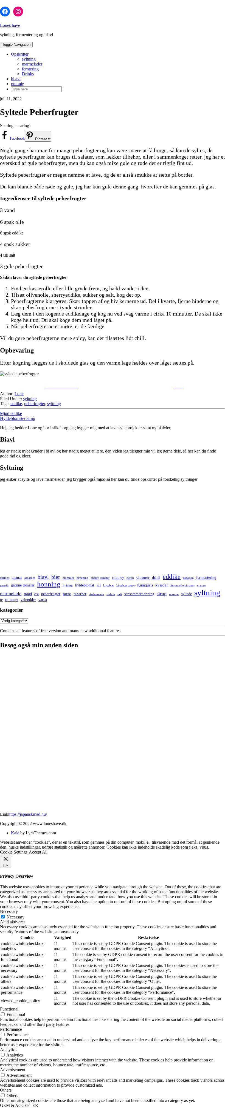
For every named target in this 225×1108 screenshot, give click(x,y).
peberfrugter (34, 403)
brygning (82, 577)
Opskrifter (20, 54)
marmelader (32, 64)
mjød (28, 594)
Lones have (10, 25)
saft (119, 594)
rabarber (80, 594)
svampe (174, 594)
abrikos (4, 577)
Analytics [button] (8, 1049)
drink (156, 578)
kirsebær (108, 585)
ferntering (30, 69)
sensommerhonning (139, 594)
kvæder (161, 585)
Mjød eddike (11, 413)
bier (55, 577)
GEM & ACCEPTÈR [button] (19, 1105)
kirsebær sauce (125, 585)
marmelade (10, 593)
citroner (143, 577)
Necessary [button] (9, 911)
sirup (162, 593)
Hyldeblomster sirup (17, 418)
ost (36, 594)
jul (99, 585)
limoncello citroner (182, 585)
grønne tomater (23, 585)
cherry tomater (100, 577)
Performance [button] (11, 1029)
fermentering (206, 578)
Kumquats (145, 585)
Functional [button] (9, 1009)
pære (67, 593)
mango (201, 585)
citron (130, 577)
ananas (17, 578)
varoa (42, 600)
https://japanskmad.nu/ (27, 814)
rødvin (110, 594)
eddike (16, 403)
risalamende (96, 594)
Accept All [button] (38, 852)
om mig (17, 83)
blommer (68, 577)
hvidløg (68, 585)
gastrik (4, 585)
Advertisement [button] (12, 1069)
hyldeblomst (84, 585)
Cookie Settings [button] (13, 852)
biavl (43, 577)
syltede (186, 594)
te (1, 600)
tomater (11, 599)
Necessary (15, 917)
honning (48, 584)
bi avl (16, 78)
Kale (15, 833)
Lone (19, 393)
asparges (29, 577)
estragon (188, 577)
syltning (29, 59)
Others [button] (6, 1090)
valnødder (28, 600)
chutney (118, 578)
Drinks (28, 73)
